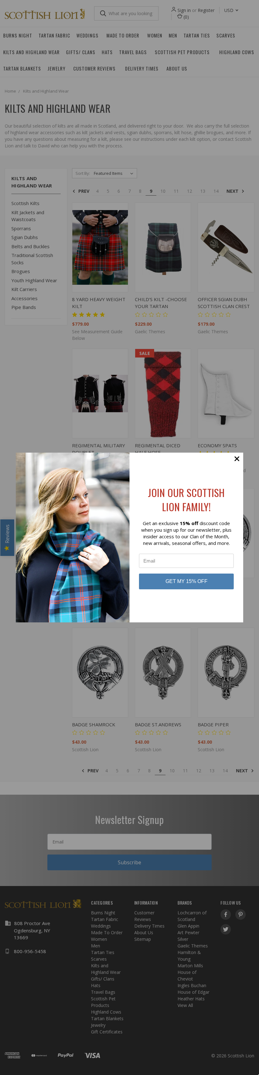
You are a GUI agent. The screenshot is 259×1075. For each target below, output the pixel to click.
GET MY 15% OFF (187, 581)
